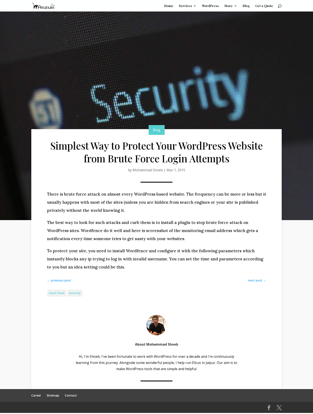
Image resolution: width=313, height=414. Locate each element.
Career (36, 395)
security (75, 293)
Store (228, 6)
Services (185, 6)
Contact (71, 395)
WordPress (210, 6)
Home (168, 6)
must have (57, 293)
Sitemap (53, 395)
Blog (246, 6)
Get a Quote (264, 6)
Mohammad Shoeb (148, 170)
